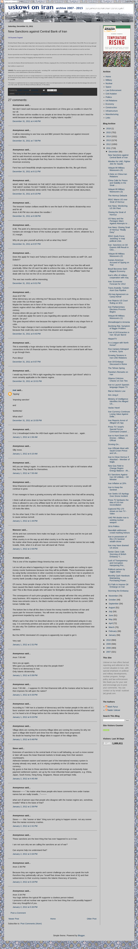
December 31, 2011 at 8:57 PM (27, 244)
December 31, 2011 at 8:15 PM (27, 194)
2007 (108, 652)
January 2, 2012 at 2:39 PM (25, 806)
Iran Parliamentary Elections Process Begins (117, 309)
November (114, 596)
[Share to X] (52, 90)
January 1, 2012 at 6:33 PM (25, 695)
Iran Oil (22, 94)
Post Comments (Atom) (31, 923)
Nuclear (109, 83)
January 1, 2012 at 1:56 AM (25, 437)
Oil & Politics (113, 526)
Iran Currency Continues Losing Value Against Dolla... (119, 414)
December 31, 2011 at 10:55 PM (27, 420)
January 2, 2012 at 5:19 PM (25, 882)
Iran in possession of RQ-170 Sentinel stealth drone (117, 539)
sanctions (44, 94)
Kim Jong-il (113, 395)
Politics (109, 97)
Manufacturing (112, 114)
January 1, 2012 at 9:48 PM (25, 739)
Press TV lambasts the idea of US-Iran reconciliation (118, 502)
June (111, 615)
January (112, 635)
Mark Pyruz (113, 707)
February (113, 631)
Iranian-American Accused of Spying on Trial (118, 262)
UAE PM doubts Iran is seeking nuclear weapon (118, 520)
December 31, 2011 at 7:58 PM (27, 141)
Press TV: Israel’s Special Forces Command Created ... (118, 429)
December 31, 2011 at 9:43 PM (27, 334)
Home (53, 919)
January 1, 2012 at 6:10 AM (25, 454)
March (112, 627)
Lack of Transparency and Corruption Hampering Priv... (117, 562)
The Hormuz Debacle (117, 195)
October (113, 600)
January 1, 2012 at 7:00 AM (25, 473)
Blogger (81, 935)
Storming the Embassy (118, 591)
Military (109, 80)
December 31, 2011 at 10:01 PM (27, 381)
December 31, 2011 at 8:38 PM (27, 216)
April (111, 623)
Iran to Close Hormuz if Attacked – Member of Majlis (119, 459)
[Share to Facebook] (54, 90)
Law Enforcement (113, 90)
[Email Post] (43, 90)
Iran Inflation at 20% (117, 483)
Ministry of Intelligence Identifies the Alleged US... (118, 401)
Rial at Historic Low (116, 391)
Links (108, 118)
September (114, 604)
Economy (110, 104)
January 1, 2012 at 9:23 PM (25, 717)
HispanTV (112, 339)
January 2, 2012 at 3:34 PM (25, 854)
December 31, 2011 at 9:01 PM (27, 283)
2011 (108, 148)
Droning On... (114, 444)
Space (108, 87)
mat (14, 390)
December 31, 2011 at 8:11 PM (27, 171)
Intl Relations (111, 100)
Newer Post (14, 919)
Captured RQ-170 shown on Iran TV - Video (117, 511)
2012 (108, 144)
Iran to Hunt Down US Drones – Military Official (118, 438)
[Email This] (48, 90)
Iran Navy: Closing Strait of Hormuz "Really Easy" (119, 229)
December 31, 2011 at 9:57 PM (27, 362)
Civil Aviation (111, 94)
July (111, 611)
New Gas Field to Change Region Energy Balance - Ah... (119, 468)
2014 (108, 136)
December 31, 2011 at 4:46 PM (27, 121)
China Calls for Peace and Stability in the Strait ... (117, 182)
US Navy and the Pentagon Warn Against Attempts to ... (119, 221)
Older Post (91, 919)
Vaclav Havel (114, 408)
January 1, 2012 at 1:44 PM (25, 521)
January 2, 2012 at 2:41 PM (25, 826)
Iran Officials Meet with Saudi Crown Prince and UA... (118, 450)
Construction (111, 107)
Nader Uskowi (114, 710)
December (114, 152)
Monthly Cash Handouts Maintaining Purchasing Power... (119, 578)
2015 (108, 132)
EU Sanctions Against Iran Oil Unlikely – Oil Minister (118, 477)
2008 (108, 648)
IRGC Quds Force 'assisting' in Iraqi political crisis (116, 238)
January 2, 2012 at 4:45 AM (25, 779)
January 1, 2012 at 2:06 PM (25, 549)
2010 (108, 640)
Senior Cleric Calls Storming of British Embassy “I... (117, 554)
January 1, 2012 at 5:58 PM (25, 675)
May (111, 619)
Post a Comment (18, 913)
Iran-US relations (33, 94)
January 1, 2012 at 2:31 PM (25, 644)
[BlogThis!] (50, 90)
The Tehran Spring (116, 368)
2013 (108, 140)
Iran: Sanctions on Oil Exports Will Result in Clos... (118, 247)
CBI (16, 94)
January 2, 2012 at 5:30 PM (25, 907)
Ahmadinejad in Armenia (119, 322)
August (112, 607)
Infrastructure (112, 111)
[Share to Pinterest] (56, 90)
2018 (108, 128)
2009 (108, 644)
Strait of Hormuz (56, 94)
